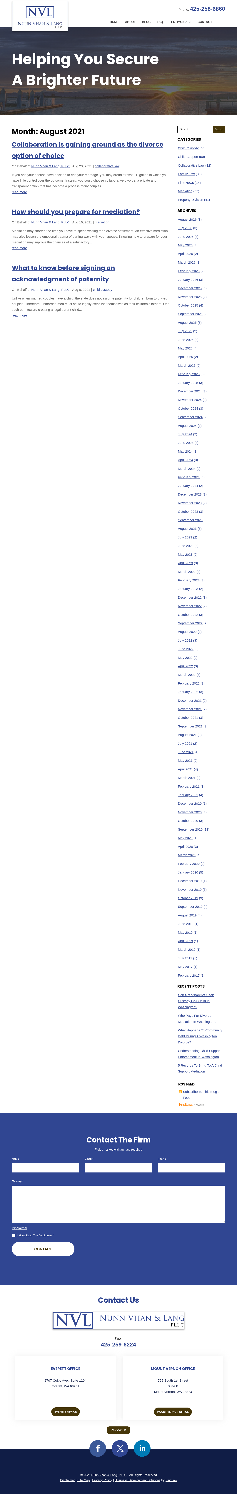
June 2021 (185, 752)
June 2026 (185, 237)
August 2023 (187, 529)
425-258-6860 (207, 9)
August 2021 (187, 735)
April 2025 (185, 357)
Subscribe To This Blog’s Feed (201, 1095)
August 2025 (187, 322)
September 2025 (190, 314)
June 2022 (185, 649)
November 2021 (190, 709)
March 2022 (187, 675)
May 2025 (185, 348)
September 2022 (190, 623)
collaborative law (107, 166)
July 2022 (185, 640)
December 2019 (190, 881)
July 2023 (185, 537)
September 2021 (190, 726)
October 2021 (188, 718)
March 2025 (187, 365)
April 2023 (185, 563)
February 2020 (189, 864)
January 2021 (188, 795)
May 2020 (185, 838)
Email (89, 1158)
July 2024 (185, 434)
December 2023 (190, 494)
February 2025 (189, 374)
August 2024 (187, 426)
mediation (102, 222)
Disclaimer (19, 1228)
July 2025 (185, 331)
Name (15, 1158)
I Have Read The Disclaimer (35, 1235)
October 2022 (188, 615)
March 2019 (187, 949)
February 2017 (189, 975)
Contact (205, 22)
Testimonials (180, 22)
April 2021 (185, 769)
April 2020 (185, 847)
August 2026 (187, 219)
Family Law (186, 174)
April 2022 (185, 666)
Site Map (83, 1480)
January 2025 (188, 383)
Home (114, 22)
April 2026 (185, 254)
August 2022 (187, 632)
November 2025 (190, 297)
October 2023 (188, 511)
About (130, 22)
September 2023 (190, 520)
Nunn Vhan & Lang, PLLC (50, 166)
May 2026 (185, 245)
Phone (162, 1158)
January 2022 (188, 692)
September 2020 (190, 829)
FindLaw (171, 1480)
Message (17, 1181)
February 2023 (189, 580)
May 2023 (185, 554)
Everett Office (65, 1411)
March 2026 (187, 262)
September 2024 (190, 417)
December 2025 (190, 288)
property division (190, 200)
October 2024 (188, 408)
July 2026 (185, 228)
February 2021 (189, 786)
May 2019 (185, 932)
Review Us (118, 1430)
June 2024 (185, 443)
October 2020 (188, 821)
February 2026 (189, 271)
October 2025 (188, 305)
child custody (102, 290)
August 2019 (187, 915)
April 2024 (185, 460)
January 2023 (188, 589)
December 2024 (190, 391)
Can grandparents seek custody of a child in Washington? (196, 1001)
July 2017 (185, 958)
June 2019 (185, 924)
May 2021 (185, 760)
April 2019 (185, 941)
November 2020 (190, 812)
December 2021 (190, 700)
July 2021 (185, 743)
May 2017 (185, 967)
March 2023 (187, 572)
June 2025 (185, 340)
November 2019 (190, 889)
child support (188, 157)
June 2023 (185, 546)
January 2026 (188, 280)
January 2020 (188, 872)
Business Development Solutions (137, 1480)
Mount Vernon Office (173, 1411)
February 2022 (189, 683)
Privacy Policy (102, 1480)
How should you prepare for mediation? (76, 211)
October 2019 (188, 898)
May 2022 (185, 658)
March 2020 (187, 855)
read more (19, 192)
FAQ (160, 22)
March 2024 (187, 469)
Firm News (186, 183)
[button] (233, 1467)
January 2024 (188, 486)
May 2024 (185, 451)
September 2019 (190, 907)
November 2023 (190, 503)
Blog (146, 22)
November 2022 (190, 606)
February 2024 (189, 477)
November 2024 (190, 400)
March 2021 (187, 778)
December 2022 (190, 597)
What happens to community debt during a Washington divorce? (200, 1036)
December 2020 (190, 803)
